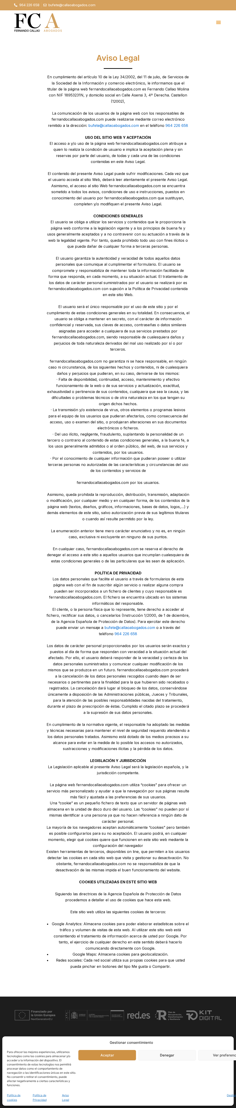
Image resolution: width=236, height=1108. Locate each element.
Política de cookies (14, 1097)
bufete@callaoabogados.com (113, 125)
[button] (218, 22)
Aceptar (107, 1055)
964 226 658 (176, 125)
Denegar (167, 1055)
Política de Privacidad (40, 1097)
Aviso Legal (65, 1097)
